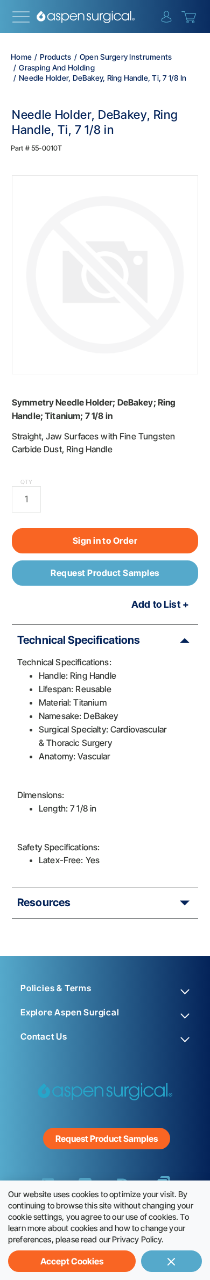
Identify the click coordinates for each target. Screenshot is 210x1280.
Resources (44, 902)
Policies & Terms (56, 988)
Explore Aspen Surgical (70, 1012)
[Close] (171, 1261)
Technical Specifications (79, 640)
